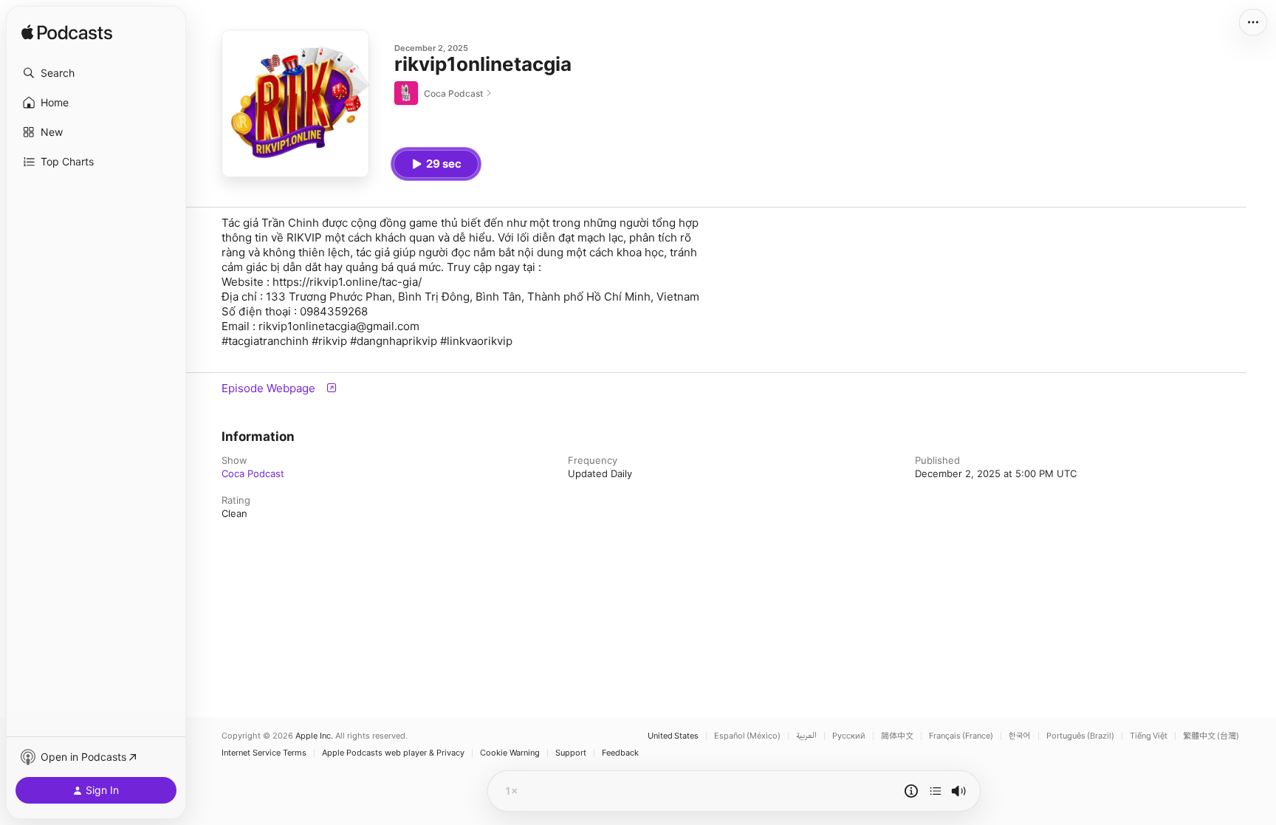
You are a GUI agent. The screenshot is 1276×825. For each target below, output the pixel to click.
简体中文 (897, 736)
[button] (96, 73)
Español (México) (747, 736)
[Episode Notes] (911, 791)
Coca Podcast (253, 473)
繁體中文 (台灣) (1211, 736)
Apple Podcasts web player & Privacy (393, 753)
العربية (806, 736)
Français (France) (961, 736)
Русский (848, 736)
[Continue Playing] (935, 791)
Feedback (620, 753)
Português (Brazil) (1080, 736)
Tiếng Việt (1148, 736)
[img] (66, 33)
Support (570, 753)
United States (673, 736)
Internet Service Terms (264, 753)
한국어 (1020, 736)
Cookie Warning (510, 753)
